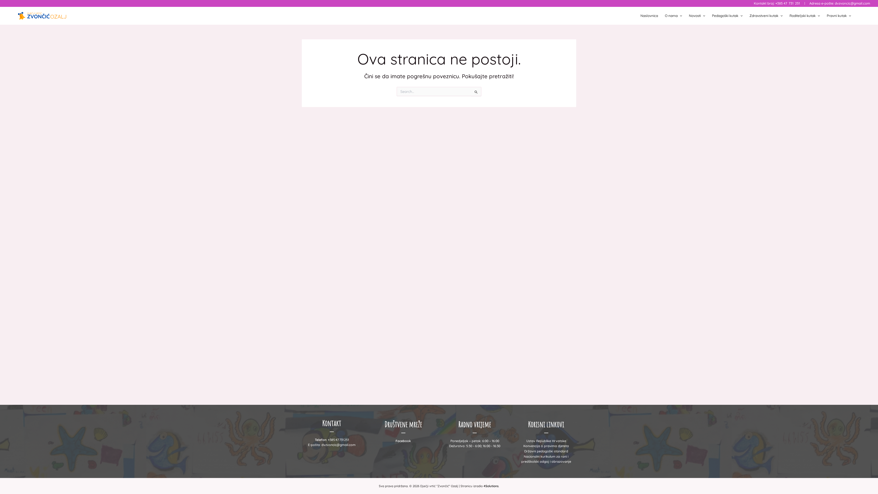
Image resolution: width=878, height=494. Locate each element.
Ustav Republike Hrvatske (546, 441)
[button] (680, 15)
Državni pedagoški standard (546, 451)
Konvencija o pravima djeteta (546, 446)
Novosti (695, 15)
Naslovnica (649, 15)
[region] (59, 458)
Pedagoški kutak (725, 15)
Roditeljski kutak (803, 15)
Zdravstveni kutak (764, 15)
